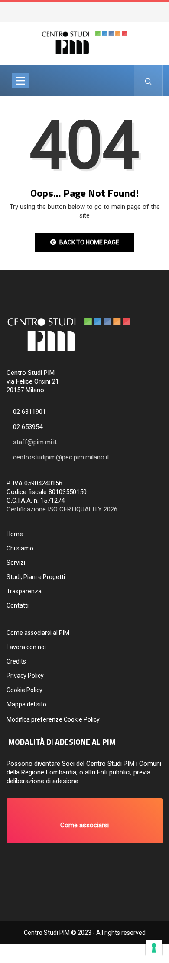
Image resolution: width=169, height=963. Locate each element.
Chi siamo (19, 548)
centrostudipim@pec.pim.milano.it (61, 457)
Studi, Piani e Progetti (35, 576)
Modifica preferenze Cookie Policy (53, 719)
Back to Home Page (89, 242)
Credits (16, 661)
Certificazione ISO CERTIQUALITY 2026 (61, 509)
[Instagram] (159, 9)
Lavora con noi (26, 647)
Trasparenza (24, 591)
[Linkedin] (167, 9)
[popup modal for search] (148, 80)
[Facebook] (154, 9)
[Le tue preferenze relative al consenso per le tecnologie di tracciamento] (154, 948)
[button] (84, 820)
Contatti (17, 605)
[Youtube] (163, 9)
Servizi (15, 562)
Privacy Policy (25, 675)
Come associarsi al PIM (37, 632)
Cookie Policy (24, 689)
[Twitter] (150, 9)
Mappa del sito (26, 704)
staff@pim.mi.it (35, 442)
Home (14, 533)
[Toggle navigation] (20, 80)
